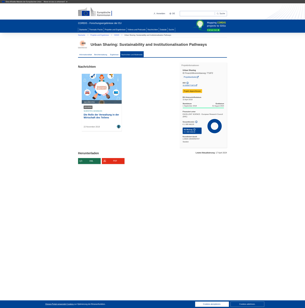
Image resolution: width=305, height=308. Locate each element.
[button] (172, 13)
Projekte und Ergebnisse (115, 30)
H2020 (116, 35)
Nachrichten (153, 30)
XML (91, 161)
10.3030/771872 (189, 85)
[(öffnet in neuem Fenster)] (97, 12)
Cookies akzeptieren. (212, 304)
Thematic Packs (96, 30)
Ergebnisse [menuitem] (114, 55)
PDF (115, 161)
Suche (171, 30)
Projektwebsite (190, 77)
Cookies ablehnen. (247, 304)
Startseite (83, 30)
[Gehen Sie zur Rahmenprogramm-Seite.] (82, 44)
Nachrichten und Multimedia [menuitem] (131, 55)
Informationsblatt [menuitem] (85, 55)
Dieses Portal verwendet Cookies (59, 304)
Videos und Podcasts (137, 30)
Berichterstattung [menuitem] (100, 55)
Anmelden (160, 14)
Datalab (163, 30)
